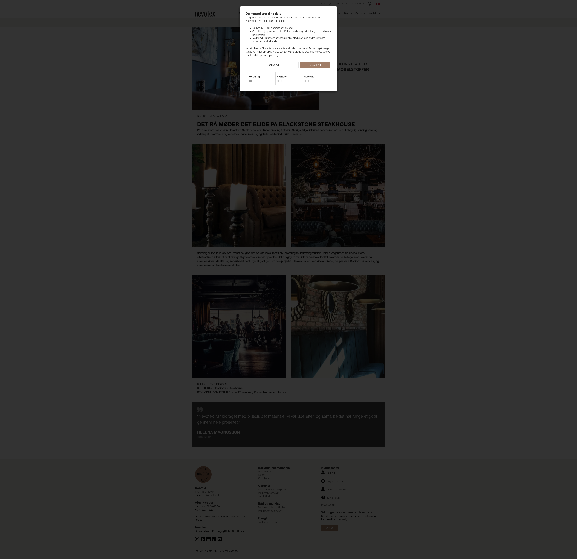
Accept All (315, 65)
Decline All (273, 65)
